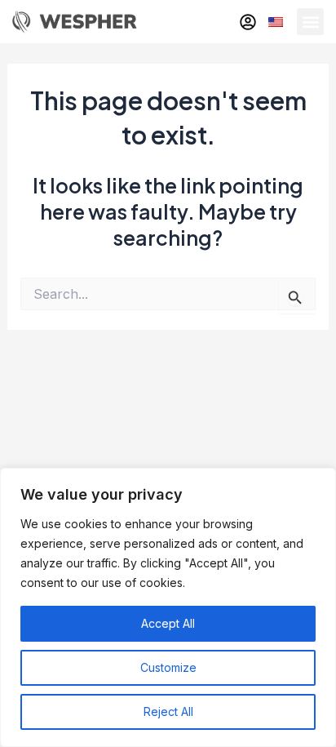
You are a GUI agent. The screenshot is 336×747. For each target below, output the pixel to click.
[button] (310, 21)
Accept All (168, 623)
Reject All (168, 711)
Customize (168, 667)
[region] (168, 607)
